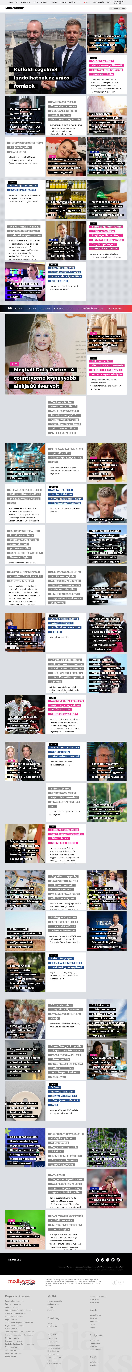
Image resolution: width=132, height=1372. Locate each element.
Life (17, 2)
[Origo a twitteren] (102, 1260)
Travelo (63, 2)
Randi (88, 2)
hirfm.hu (93, 1365)
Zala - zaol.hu (10, 1356)
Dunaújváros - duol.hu (14, 1316)
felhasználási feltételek (84, 1267)
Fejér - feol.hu (11, 1319)
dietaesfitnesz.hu (54, 1363)
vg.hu (49, 1323)
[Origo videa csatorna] (113, 1260)
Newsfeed (44, 2)
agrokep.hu (52, 1326)
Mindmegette (26, 2)
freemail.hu (94, 1340)
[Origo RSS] (118, 1260)
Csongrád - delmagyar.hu (15, 1313)
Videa (36, 2)
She (79, 2)
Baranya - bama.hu (13, 1304)
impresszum (109, 1267)
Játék (109, 2)
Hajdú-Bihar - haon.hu (14, 1326)
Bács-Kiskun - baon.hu (14, 1301)
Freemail (54, 2)
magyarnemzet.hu (54, 1301)
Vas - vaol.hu (10, 1350)
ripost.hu (93, 1318)
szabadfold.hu (53, 1304)
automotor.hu (52, 1342)
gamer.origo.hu (53, 1348)
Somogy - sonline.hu (13, 1341)
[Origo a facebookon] (97, 1260)
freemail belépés (118, 8)
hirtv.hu (50, 1307)
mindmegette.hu (54, 1357)
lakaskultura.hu (53, 1345)
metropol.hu (95, 1321)
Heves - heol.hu (11, 1329)
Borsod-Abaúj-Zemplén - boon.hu (18, 1310)
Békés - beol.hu (11, 1307)
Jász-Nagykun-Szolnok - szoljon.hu (19, 1332)
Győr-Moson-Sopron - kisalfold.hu (19, 1323)
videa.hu (93, 1346)
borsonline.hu (95, 1315)
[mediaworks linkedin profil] (121, 1282)
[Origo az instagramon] (107, 1260)
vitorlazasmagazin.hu (98, 1296)
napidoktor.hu (53, 1354)
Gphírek (72, 2)
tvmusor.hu (94, 1302)
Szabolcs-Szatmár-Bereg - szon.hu (19, 1344)
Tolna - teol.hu (11, 1347)
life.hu (92, 1324)
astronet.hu (52, 1339)
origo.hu (50, 1310)
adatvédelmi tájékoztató (66, 1267)
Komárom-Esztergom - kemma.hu (19, 1335)
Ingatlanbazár (98, 2)
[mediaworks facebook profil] (114, 1282)
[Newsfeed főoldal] (14, 1260)
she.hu (92, 1327)
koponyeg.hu (95, 1343)
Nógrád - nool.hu (12, 1338)
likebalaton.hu (53, 1351)
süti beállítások (99, 1267)
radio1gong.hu (96, 1362)
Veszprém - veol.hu (13, 1353)
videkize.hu (94, 1299)
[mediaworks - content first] (21, 1282)
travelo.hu (51, 1360)
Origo (11, 2)
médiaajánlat (119, 1267)
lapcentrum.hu (95, 1349)
